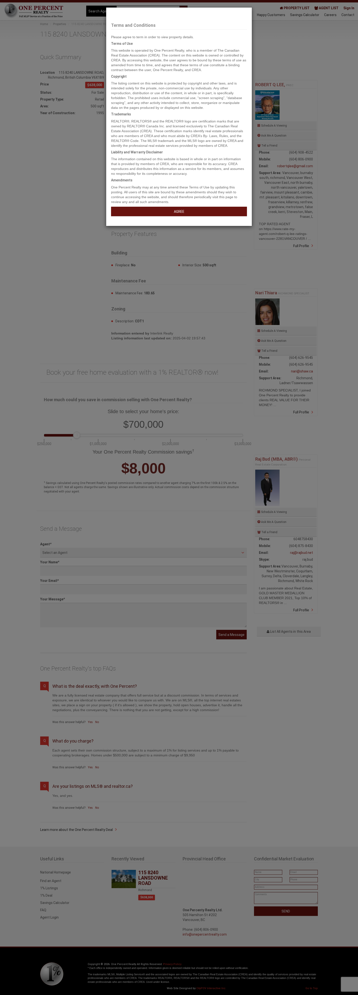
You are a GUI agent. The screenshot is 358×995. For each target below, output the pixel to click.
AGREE (179, 212)
